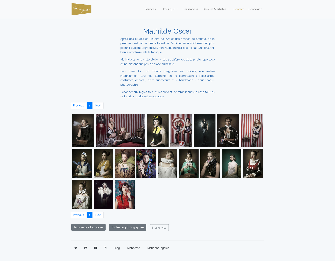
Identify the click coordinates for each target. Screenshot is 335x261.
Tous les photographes (88, 227)
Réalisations (190, 9)
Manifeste (133, 248)
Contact (238, 9)
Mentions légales (158, 248)
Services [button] (151, 9)
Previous (78, 105)
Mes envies (159, 227)
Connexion (255, 9)
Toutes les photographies (127, 227)
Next (98, 105)
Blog (117, 248)
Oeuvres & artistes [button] (215, 9)
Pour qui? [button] (169, 9)
